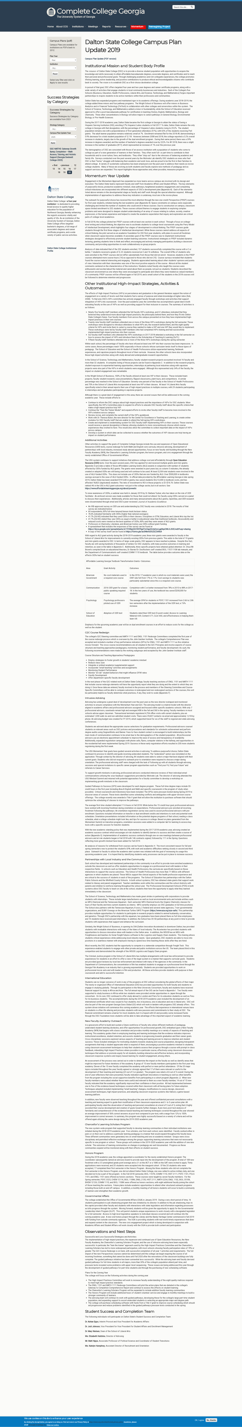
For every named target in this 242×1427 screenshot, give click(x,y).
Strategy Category (57, 125)
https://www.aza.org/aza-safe (163, 910)
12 (75, 165)
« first (54, 165)
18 (59, 172)
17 (75, 169)
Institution (54, 64)
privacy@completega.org (37, 1425)
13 (54, 169)
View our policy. (53, 1425)
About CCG (62, 26)
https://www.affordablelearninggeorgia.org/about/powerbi (110, 488)
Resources (121, 26)
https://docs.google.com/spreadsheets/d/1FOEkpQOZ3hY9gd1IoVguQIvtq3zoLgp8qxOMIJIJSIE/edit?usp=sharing (139, 529)
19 (64, 172)
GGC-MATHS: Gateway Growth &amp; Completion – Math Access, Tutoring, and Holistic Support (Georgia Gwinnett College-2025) (63, 154)
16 (69, 169)
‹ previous (64, 165)
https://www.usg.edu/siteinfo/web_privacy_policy (106, 1422)
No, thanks (211, 1420)
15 (64, 169)
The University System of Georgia (76, 16)
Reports (106, 26)
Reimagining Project (159, 26)
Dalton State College (60, 196)
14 (59, 169)
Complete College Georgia (101, 11)
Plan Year (54, 56)
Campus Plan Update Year (60, 133)
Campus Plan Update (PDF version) (100, 59)
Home (50, 26)
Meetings (93, 26)
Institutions (78, 26)
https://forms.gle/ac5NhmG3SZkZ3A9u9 (144, 531)
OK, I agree (199, 1420)
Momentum (137, 26)
